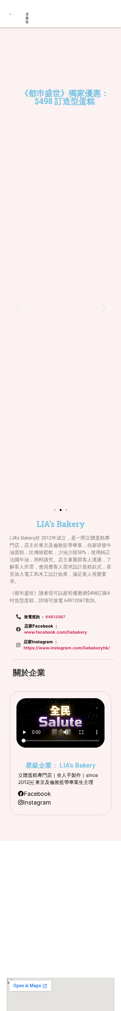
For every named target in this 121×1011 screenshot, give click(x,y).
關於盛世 (53, 866)
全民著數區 (55, 885)
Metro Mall (55, 941)
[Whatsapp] (34, 4)
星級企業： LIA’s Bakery (61, 765)
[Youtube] (20, 4)
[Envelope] (27, 4)
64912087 (55, 616)
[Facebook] (6, 4)
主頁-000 (53, 856)
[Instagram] (13, 4)
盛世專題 (53, 895)
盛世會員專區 (56, 905)
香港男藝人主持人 (60, 924)
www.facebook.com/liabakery (55, 632)
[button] (64, 18)
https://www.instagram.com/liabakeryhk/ (67, 647)
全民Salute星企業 (60, 876)
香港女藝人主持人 (60, 914)
